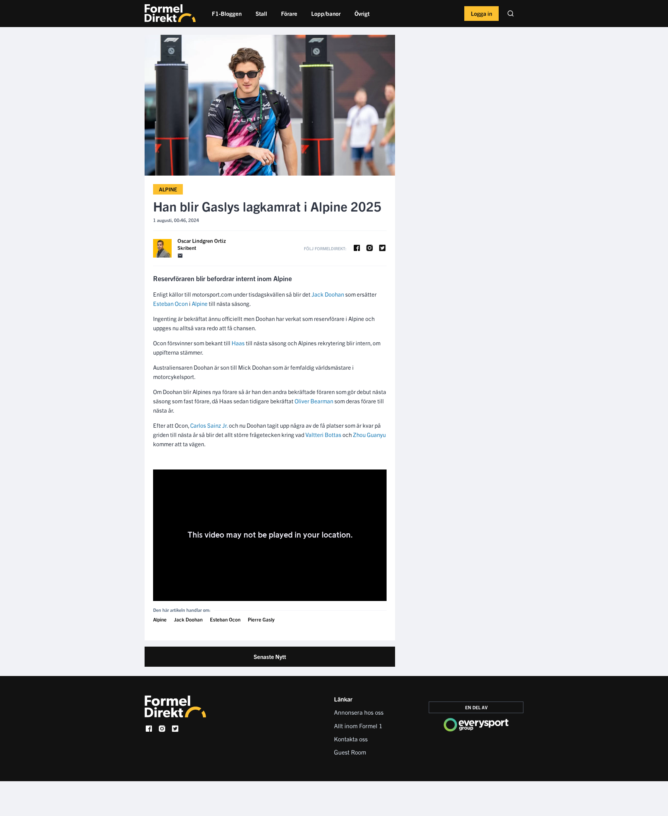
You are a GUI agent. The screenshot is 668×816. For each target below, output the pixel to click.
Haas (238, 343)
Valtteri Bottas (323, 434)
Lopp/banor (326, 13)
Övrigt (362, 13)
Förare (289, 13)
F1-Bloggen (227, 13)
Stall (261, 13)
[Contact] (180, 256)
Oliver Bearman (314, 401)
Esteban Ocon (170, 303)
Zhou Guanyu (369, 434)
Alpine (168, 189)
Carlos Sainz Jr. (209, 425)
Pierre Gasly (261, 619)
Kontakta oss (351, 738)
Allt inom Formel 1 (358, 725)
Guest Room (350, 751)
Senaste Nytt (270, 656)
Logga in (481, 13)
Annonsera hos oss (358, 711)
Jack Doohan (328, 294)
